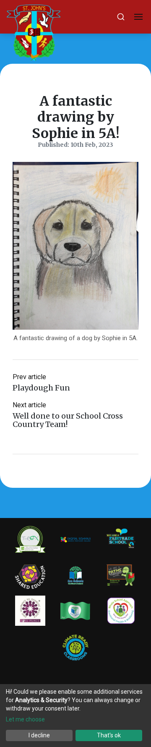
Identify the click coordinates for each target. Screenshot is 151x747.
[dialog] (75, 715)
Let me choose (25, 719)
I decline (39, 735)
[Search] (120, 16)
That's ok (109, 735)
